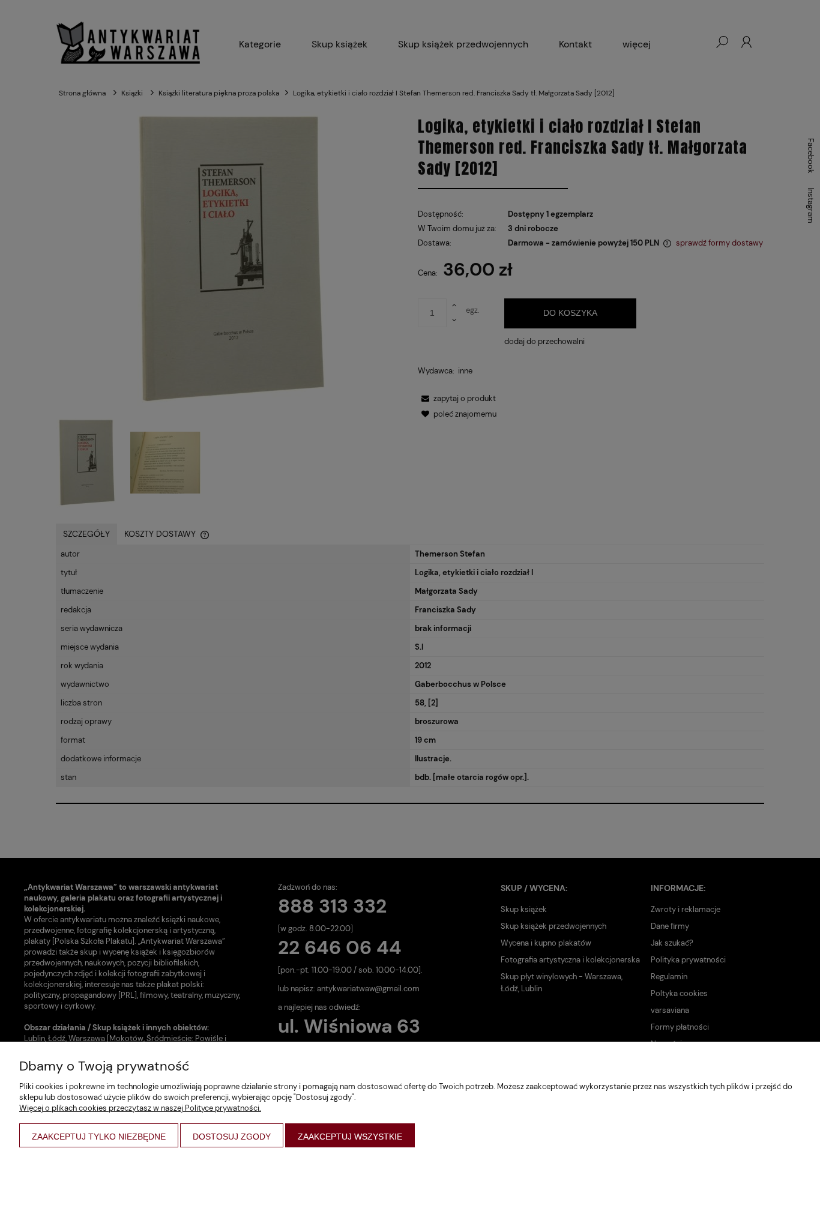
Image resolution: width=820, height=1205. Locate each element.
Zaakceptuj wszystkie (350, 1136)
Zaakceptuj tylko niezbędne (99, 1136)
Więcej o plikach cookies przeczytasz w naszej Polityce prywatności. (140, 1108)
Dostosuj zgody (232, 1136)
